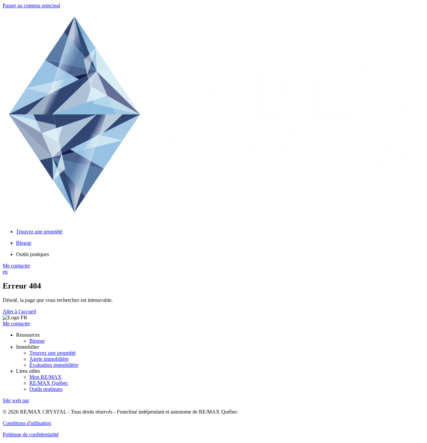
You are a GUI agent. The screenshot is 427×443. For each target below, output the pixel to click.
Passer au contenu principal (31, 5)
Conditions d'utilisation (27, 423)
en (5, 271)
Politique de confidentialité (31, 434)
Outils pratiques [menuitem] (32, 254)
